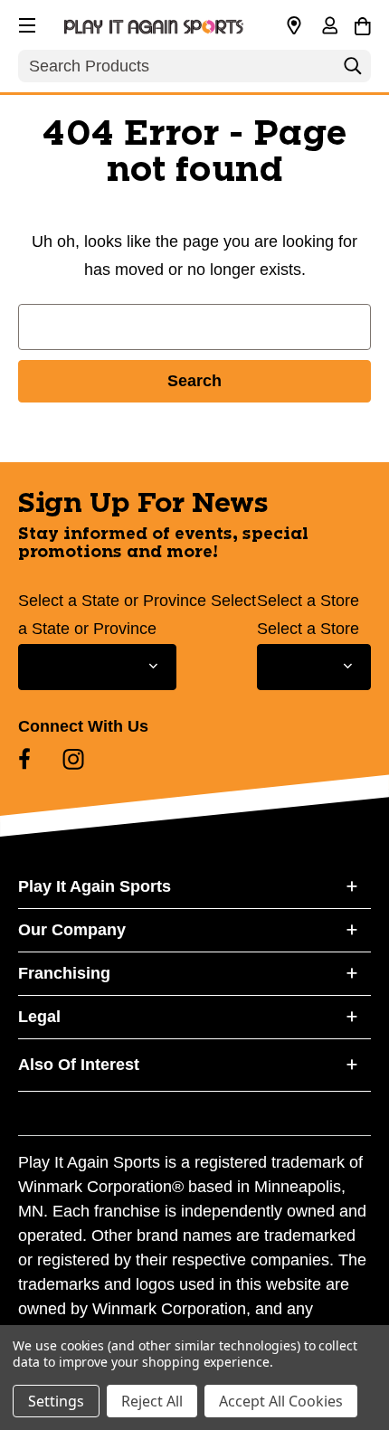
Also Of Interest (78, 1065)
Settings (56, 1401)
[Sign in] (329, 27)
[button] (25, 22)
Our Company (72, 930)
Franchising (64, 973)
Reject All (152, 1401)
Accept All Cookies (281, 1401)
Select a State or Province (112, 601)
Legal (39, 1017)
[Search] (352, 70)
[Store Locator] (294, 26)
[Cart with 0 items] (362, 23)
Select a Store (308, 601)
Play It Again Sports (94, 886)
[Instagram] (73, 759)
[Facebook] (24, 759)
